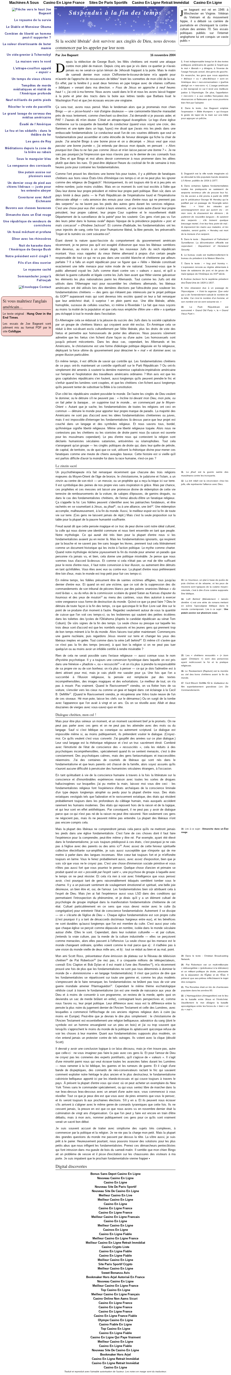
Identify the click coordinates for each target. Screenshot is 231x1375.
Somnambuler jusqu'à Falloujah (34, 278)
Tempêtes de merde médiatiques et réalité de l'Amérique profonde (32, 89)
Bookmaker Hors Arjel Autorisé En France (115, 1277)
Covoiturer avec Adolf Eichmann (34, 199)
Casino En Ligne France (115, 1208)
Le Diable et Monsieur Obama (28, 27)
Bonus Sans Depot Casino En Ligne (115, 1174)
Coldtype (14, 331)
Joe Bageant (45, 11)
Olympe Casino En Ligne (115, 1320)
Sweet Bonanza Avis (115, 1272)
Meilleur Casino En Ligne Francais (115, 1217)
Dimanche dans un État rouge (28, 214)
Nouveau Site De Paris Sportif (115, 1186)
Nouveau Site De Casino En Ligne (115, 1191)
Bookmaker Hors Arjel (115, 1354)
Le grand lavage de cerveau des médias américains (27, 115)
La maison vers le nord (33, 61)
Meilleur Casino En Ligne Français (115, 1294)
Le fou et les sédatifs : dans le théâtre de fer (28, 132)
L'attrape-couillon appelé (32, 70)
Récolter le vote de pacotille (29, 106)
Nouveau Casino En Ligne (115, 1178)
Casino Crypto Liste (115, 1247)
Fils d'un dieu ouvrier (34, 262)
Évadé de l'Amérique (35, 124)
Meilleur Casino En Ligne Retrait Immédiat (115, 1242)
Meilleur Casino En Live (115, 1195)
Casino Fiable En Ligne (115, 1324)
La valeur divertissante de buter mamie (27, 46)
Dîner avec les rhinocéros (31, 238)
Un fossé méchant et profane (29, 232)
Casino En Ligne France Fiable (115, 1315)
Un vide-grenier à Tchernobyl (29, 54)
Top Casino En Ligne (115, 1290)
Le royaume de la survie (32, 20)
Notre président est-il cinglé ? (28, 256)
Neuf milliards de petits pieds (28, 100)
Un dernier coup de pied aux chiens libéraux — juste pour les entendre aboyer (29, 186)
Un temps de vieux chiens (31, 79)
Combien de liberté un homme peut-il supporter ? (28, 35)
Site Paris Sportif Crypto (115, 1264)
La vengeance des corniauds (29, 165)
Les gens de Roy (38, 141)
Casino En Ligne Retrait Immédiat (115, 1359)
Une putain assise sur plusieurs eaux (34, 174)
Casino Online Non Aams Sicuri (115, 1298)
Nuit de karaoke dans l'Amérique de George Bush (30, 247)
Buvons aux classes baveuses (28, 208)
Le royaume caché (37, 269)
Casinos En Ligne (115, 1229)
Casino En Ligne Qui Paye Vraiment (115, 1337)
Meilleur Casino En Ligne (115, 1199)
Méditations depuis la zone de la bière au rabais (28, 150)
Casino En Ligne (115, 1182)
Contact (45, 287)
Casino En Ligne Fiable (115, 1234)
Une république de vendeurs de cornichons (27, 223)
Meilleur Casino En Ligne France (115, 1238)
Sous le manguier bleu (33, 159)
